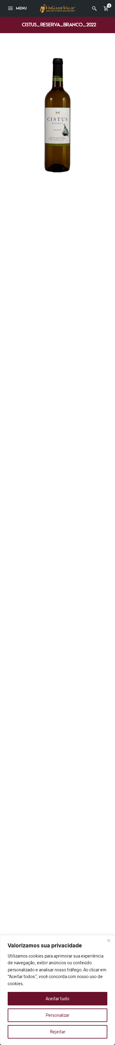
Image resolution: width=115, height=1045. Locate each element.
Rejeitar (57, 1031)
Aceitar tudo (57, 998)
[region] (57, 990)
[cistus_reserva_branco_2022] (57, 115)
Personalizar (57, 1015)
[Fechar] (108, 940)
